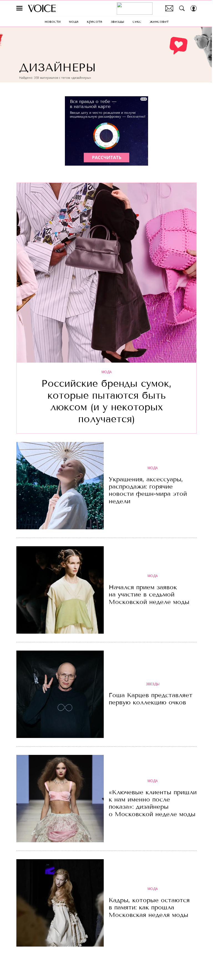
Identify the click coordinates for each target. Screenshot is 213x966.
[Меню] (19, 8)
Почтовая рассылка (169, 8)
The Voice (42, 8)
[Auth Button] (194, 8)
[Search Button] (182, 8)
